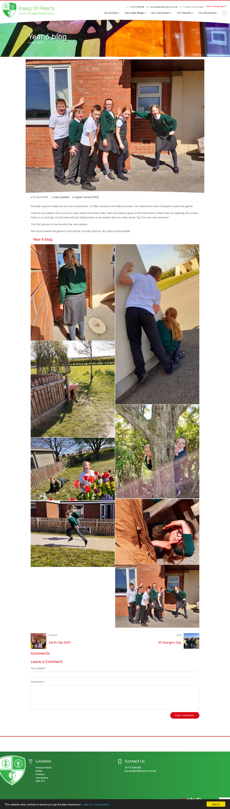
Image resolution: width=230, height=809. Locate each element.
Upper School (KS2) (87, 197)
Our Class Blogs (134, 13)
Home (31, 42)
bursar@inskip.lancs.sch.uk (164, 6)
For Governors (208, 13)
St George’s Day (169, 642)
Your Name (37, 668)
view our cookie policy (96, 804)
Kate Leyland (61, 197)
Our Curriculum (160, 13)
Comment (37, 682)
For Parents (184, 13)
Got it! (216, 804)
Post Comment (184, 715)
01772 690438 (137, 6)
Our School (110, 13)
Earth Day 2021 (60, 642)
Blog (40, 42)
